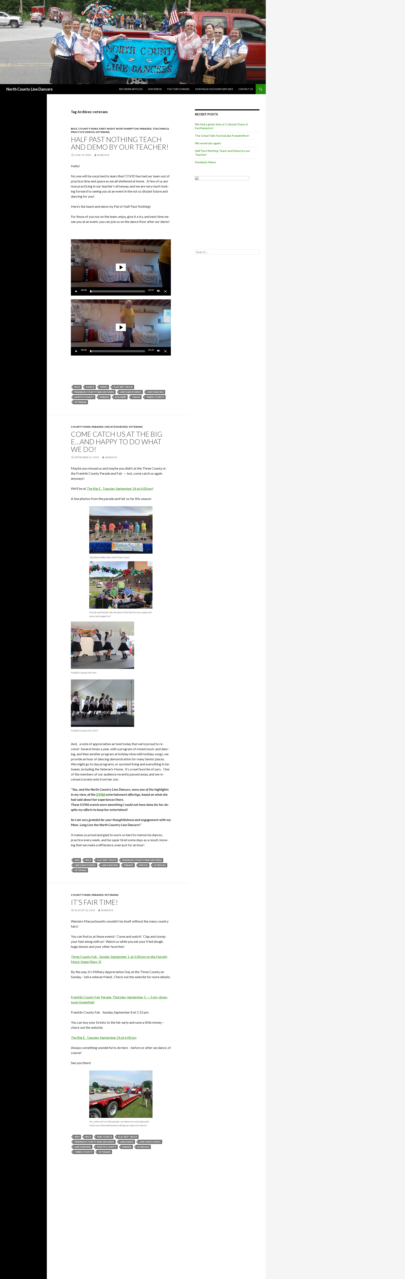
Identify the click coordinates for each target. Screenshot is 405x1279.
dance (90, 387)
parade (104, 397)
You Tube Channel (178, 89)
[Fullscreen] (165, 291)
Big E (74, 128)
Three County (155, 397)
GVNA (100, 794)
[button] (121, 267)
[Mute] (159, 291)
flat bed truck (123, 387)
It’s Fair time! (94, 902)
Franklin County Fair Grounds (94, 392)
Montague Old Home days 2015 (214, 89)
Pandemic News (205, 162)
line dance (127, 1141)
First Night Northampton (119, 128)
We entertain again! (208, 143)
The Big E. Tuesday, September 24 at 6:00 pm (119, 488)
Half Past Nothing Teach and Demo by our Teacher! (120, 143)
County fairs (88, 128)
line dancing (155, 392)
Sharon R (103, 155)
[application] (121, 267)
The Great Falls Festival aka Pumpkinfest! (222, 135)
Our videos (155, 89)
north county (84, 397)
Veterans (102, 132)
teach (136, 397)
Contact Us (245, 89)
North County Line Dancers (29, 89)
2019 (77, 860)
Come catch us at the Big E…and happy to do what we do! (116, 441)
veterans (80, 402)
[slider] (117, 291)
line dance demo (130, 392)
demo (104, 387)
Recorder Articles (130, 89)
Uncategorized (116, 426)
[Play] (76, 291)
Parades (145, 128)
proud (143, 865)
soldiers (120, 397)
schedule (160, 865)
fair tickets (104, 1136)
